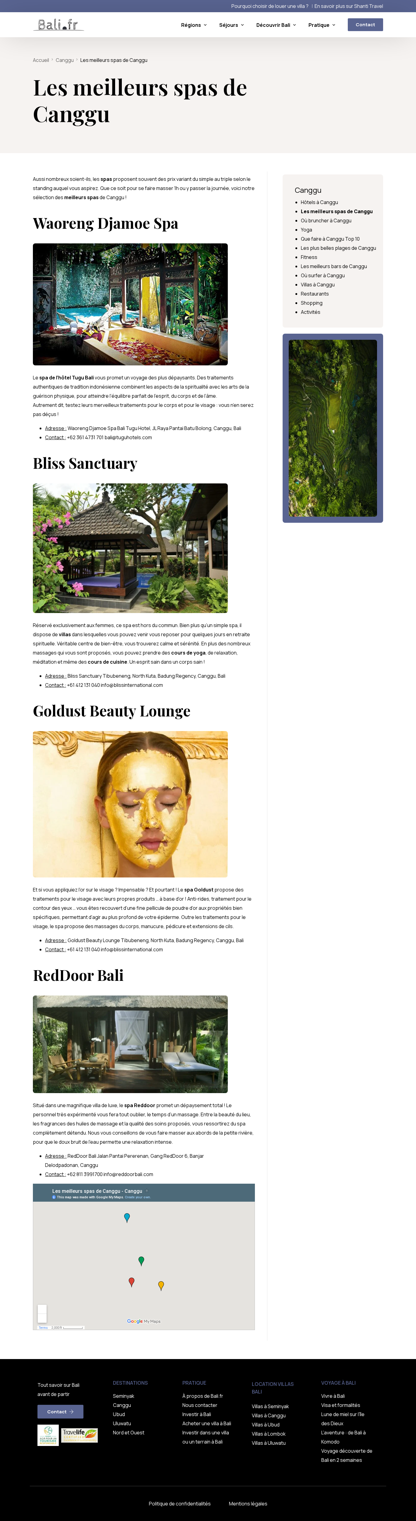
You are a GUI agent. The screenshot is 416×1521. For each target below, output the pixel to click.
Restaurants (315, 293)
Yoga (306, 229)
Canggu (308, 190)
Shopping (312, 303)
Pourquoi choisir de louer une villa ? (269, 6)
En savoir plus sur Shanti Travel (349, 6)
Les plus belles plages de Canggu (338, 248)
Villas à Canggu (318, 284)
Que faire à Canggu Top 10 (330, 238)
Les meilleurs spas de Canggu (337, 211)
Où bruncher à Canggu (326, 220)
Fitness (309, 257)
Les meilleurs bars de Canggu (334, 266)
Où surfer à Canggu (323, 275)
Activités (310, 312)
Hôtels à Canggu (319, 202)
